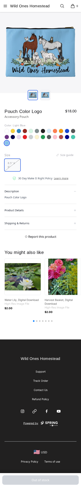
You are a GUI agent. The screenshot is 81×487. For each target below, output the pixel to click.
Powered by (30, 423)
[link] (23, 277)
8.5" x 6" (11, 165)
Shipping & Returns (17, 223)
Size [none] (7, 155)
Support (41, 371)
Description (12, 191)
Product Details (14, 210)
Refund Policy (40, 399)
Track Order (40, 380)
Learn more (61, 178)
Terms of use (52, 461)
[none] (64, 155)
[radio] (12, 165)
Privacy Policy (29, 461)
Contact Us (40, 390)
